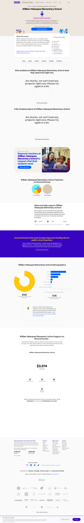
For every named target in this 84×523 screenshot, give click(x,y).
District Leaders (44, 471)
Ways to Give (55, 440)
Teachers (44, 61)
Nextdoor (65, 221)
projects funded (31, 452)
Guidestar (24, 449)
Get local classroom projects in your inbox (51, 465)
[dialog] (42, 519)
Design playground (65, 448)
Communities (64, 443)
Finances (44, 446)
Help (60, 2)
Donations (59, 61)
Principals (37, 471)
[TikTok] (38, 465)
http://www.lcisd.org (57, 53)
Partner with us (49, 2)
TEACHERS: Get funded (39, 2)
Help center (64, 442)
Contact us (64, 449)
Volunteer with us (55, 450)
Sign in (68, 2)
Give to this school (42, 29)
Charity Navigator (17, 449)
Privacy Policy (12, 521)
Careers (44, 449)
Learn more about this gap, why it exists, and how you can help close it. (44, 313)
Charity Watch (34, 448)
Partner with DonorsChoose (42, 512)
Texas (29, 6)
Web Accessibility (46, 450)
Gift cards (54, 445)
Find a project (55, 442)
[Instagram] (27, 465)
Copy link (67, 224)
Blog (66, 445)
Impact (30, 61)
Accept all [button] (76, 519)
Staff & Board (45, 448)
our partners (55, 474)
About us (55, 2)
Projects (37, 61)
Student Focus (45, 445)
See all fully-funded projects (42, 139)
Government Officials (58, 471)
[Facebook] (34, 465)
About (23, 61)
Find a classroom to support (27, 2)
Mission (44, 442)
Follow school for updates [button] (60, 37)
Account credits (55, 443)
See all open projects (42, 103)
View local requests (57, 52)
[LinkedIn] (31, 465)
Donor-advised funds (56, 446)
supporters (17, 452)
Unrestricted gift (55, 453)
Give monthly (54, 449)
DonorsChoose (17, 2)
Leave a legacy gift (56, 452)
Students (51, 61)
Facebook (40, 221)
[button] (52, 225)
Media (63, 445)
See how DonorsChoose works (42, 249)
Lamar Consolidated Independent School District (44, 6)
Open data (64, 446)
